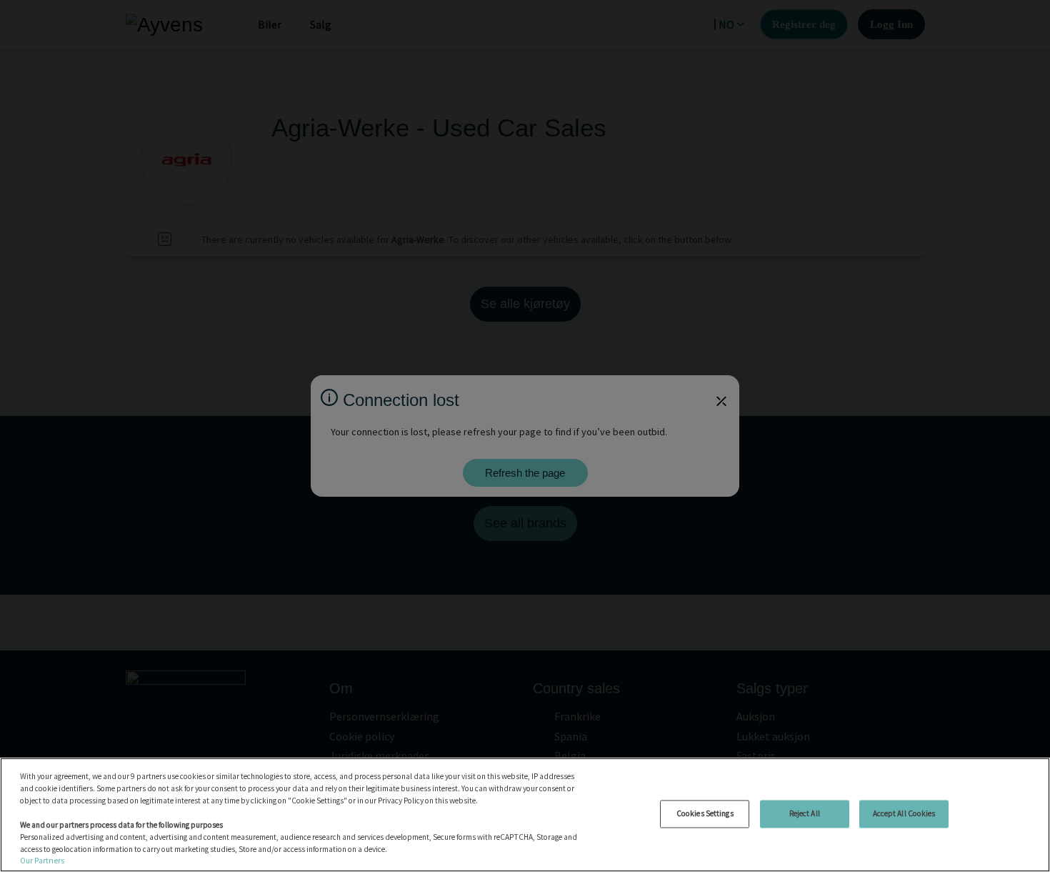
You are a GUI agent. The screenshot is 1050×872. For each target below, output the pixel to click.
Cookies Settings (705, 813)
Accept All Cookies (904, 813)
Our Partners (42, 861)
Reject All (804, 813)
